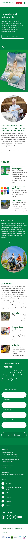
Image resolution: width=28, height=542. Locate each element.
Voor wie (8, 483)
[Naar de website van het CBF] (3, 536)
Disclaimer (18, 528)
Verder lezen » (14, 151)
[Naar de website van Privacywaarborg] (16, 536)
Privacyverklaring (7, 528)
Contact (8, 497)
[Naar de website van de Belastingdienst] (8, 537)
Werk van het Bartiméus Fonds (13, 488)
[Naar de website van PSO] (20, 537)
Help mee (9, 493)
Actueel (8, 501)
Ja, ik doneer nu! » (13, 36)
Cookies (4, 532)
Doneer (8, 505)
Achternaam (8, 420)
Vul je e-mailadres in (11, 389)
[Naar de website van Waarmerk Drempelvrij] (12, 537)
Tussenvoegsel (8, 409)
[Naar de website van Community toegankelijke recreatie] (24, 537)
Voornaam (7, 400)
